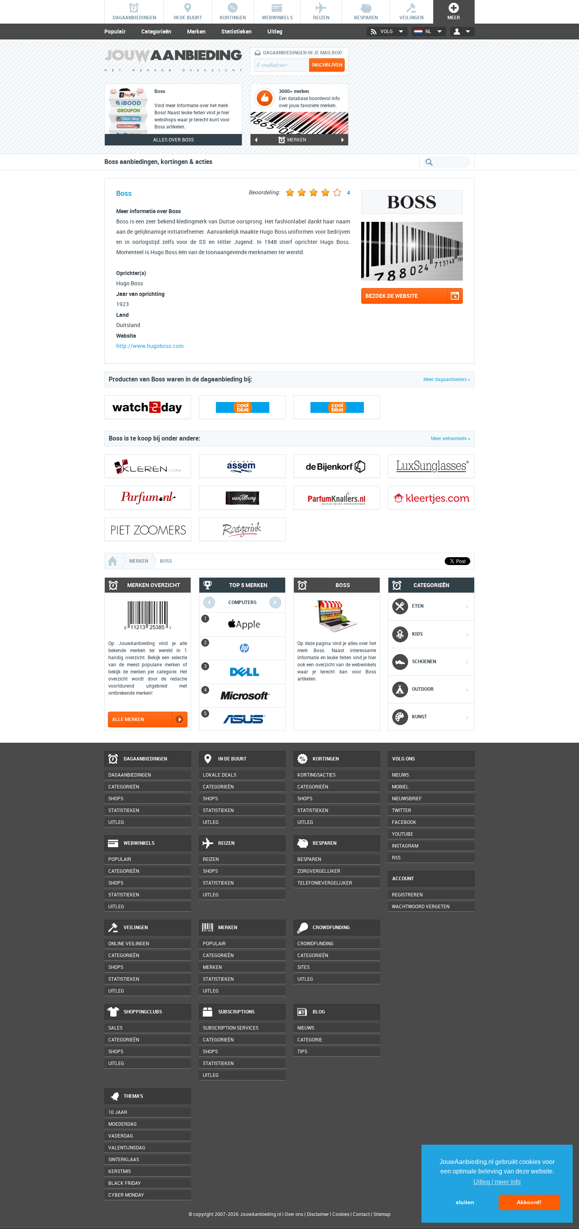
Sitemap (382, 1214)
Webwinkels (139, 843)
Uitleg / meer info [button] (497, 1182)
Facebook (404, 822)
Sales (115, 1028)
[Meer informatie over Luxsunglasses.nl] (431, 466)
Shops (115, 798)
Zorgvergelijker (318, 871)
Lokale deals (219, 775)
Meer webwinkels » (450, 438)
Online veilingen (128, 943)
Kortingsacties (316, 775)
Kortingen (326, 759)
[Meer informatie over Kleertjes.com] (431, 497)
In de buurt (232, 759)
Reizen (226, 843)
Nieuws (305, 1028)
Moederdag (122, 1124)
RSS (396, 858)
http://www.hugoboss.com (150, 346)
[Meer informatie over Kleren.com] (147, 466)
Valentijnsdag (126, 1148)
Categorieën (156, 31)
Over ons (294, 1214)
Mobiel (400, 787)
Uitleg (274, 31)
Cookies (340, 1214)
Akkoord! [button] (529, 1202)
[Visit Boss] (412, 278)
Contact (361, 1214)
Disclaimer (318, 1214)
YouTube (402, 834)
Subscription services (230, 1028)
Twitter (401, 810)
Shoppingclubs (143, 1012)
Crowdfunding (331, 927)
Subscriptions (236, 1012)
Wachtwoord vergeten (420, 906)
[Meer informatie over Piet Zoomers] (147, 529)
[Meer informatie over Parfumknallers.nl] (336, 497)
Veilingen (136, 927)
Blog (319, 1012)
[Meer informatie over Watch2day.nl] (147, 407)
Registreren (407, 895)
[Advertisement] (415, 96)
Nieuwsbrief (407, 798)
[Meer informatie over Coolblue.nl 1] (242, 407)
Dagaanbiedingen (145, 759)
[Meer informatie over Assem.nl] (242, 466)
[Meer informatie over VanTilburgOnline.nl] (242, 497)
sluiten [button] (465, 1202)
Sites (303, 967)
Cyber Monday (126, 1195)
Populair (115, 31)
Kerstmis (119, 1171)
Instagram (405, 846)
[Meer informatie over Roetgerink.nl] (242, 529)
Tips (302, 1051)
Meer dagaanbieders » (446, 379)
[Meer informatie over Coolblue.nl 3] (336, 407)
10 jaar (117, 1112)
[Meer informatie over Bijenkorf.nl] (336, 466)
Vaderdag (120, 1136)
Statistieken (236, 31)
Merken (196, 31)
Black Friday (124, 1183)
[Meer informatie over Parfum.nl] (147, 497)
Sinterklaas (123, 1159)
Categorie (309, 1040)
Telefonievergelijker (324, 883)
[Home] (113, 561)
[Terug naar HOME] (173, 62)
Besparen (324, 843)
